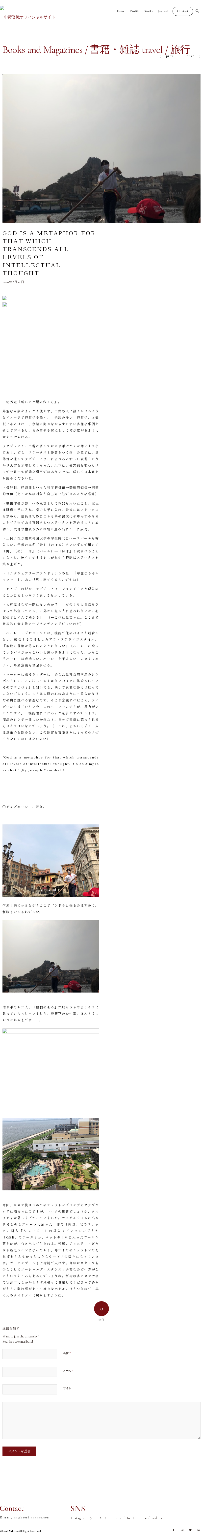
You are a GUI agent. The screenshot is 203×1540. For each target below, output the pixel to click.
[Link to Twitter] (190, 1530)
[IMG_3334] (101, 148)
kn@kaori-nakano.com (32, 1517)
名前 (67, 1353)
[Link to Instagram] (182, 1530)
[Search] (199, 11)
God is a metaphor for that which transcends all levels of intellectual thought (49, 253)
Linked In (122, 1518)
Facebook (150, 1518)
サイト (67, 1388)
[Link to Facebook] (173, 1530)
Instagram (79, 1518)
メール (68, 1371)
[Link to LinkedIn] (199, 1530)
